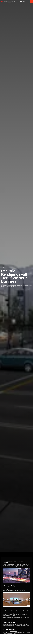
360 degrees (7, 610)
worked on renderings (13, 631)
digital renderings (9, 566)
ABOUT (27, 1)
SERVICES (13, 1)
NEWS (21, 1)
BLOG (24, 1)
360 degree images (21, 586)
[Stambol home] (4, 1)
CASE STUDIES (18, 1)
